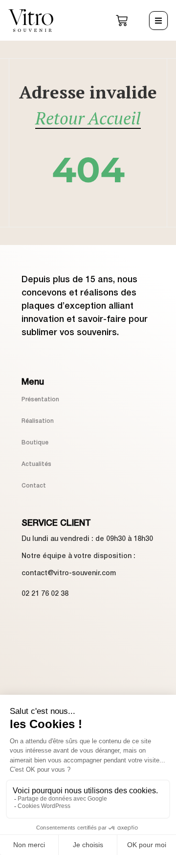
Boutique (35, 442)
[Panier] (121, 20)
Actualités (36, 464)
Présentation (40, 399)
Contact (34, 486)
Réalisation (38, 421)
